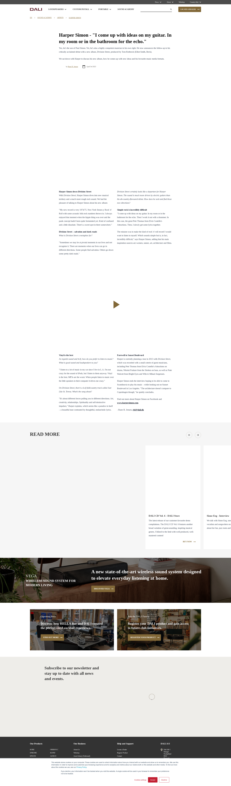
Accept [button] (152, 780)
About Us (77, 750)
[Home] (36, 9)
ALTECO (53, 756)
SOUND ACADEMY (44, 18)
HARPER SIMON (75, 18)
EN (31, 18)
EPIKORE (33, 753)
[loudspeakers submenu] (65, 9)
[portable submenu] (110, 9)
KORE (32, 750)
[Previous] (189, 435)
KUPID (52, 753)
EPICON (33, 756)
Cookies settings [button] (140, 780)
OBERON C (54, 750)
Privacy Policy (81, 767)
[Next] (198, 435)
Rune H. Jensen (73, 67)
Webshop (76, 753)
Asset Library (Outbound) (82, 756)
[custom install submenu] (91, 9)
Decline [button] (164, 780)
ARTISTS (60, 18)
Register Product (122, 753)
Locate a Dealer (122, 750)
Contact (119, 756)
